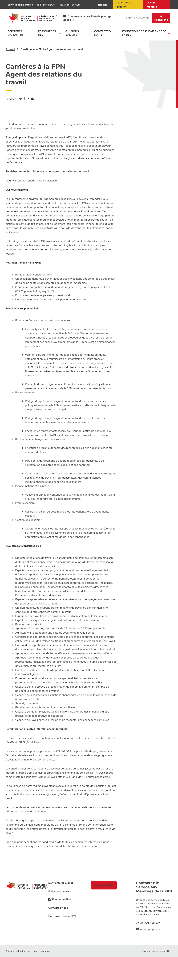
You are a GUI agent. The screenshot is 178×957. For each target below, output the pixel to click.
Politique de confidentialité (156, 951)
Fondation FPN (61, 899)
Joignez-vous (104, 885)
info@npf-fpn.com (69, 4)
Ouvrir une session (123, 4)
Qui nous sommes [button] (72, 33)
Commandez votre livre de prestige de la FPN (87, 18)
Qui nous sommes (59, 891)
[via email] (32, 99)
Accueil (10, 49)
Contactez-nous (58, 908)
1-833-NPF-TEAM (45, 4)
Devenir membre (152, 4)
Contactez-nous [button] (102, 33)
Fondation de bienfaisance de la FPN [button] (144, 33)
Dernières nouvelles (15, 33)
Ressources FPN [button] (47, 33)
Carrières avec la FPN (62, 916)
